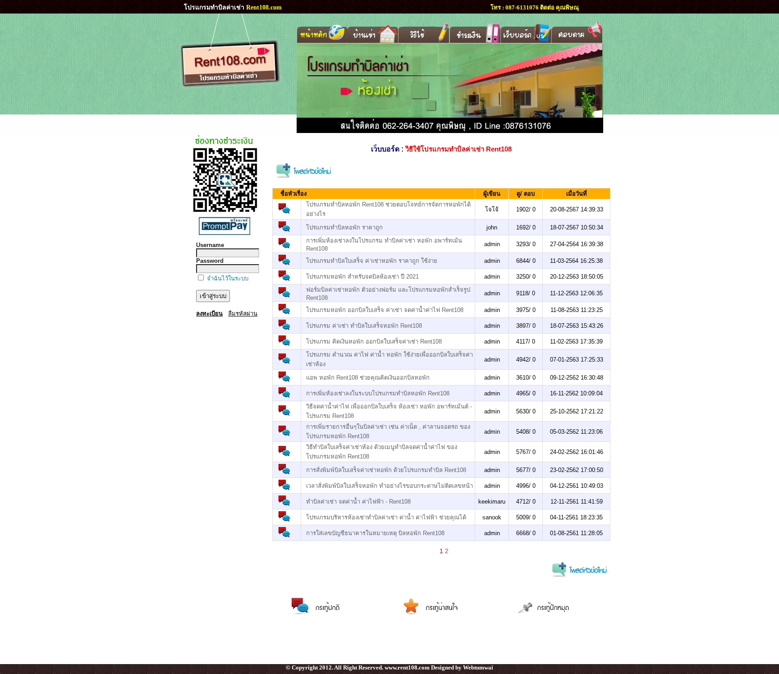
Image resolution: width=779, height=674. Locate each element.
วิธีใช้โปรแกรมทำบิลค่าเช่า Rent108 (458, 149)
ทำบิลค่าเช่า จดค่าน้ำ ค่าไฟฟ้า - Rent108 (358, 501)
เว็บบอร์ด (385, 149)
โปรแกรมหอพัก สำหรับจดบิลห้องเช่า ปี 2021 (362, 276)
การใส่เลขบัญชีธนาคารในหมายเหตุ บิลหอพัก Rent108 (375, 533)
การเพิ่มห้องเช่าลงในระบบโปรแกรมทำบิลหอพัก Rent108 (377, 393)
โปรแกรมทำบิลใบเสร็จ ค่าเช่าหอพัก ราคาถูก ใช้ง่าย (371, 260)
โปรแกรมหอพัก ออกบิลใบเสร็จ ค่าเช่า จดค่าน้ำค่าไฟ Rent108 (384, 310)
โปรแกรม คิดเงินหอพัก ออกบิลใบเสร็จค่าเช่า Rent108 (374, 341)
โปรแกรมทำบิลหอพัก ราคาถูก (344, 227)
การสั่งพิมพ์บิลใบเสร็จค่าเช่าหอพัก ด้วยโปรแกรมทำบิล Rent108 (386, 470)
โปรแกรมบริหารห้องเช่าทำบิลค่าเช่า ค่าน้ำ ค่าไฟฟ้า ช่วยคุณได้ (386, 517)
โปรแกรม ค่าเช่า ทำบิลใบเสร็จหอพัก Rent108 (364, 325)
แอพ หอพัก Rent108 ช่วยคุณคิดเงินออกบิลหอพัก (368, 377)
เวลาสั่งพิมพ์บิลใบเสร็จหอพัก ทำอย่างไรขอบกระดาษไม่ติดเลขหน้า (389, 485)
